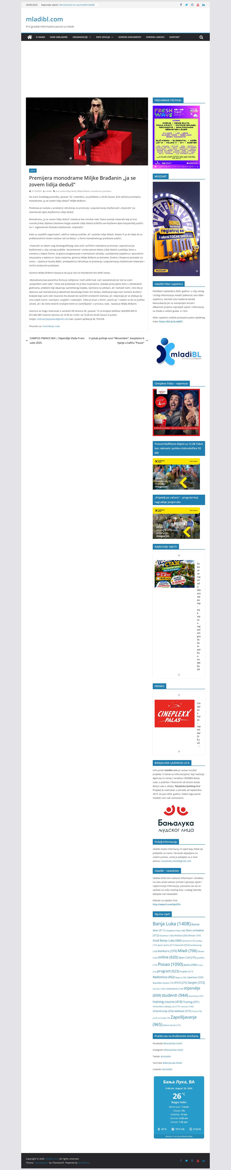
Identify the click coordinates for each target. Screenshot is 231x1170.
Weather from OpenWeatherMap (178, 1136)
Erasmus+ (167, 935)
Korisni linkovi (155, 37)
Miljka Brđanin (83, 191)
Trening (191, 1002)
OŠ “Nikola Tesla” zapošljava (74, 4)
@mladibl (166, 1056)
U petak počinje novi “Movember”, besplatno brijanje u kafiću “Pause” (116, 340)
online (168, 957)
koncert (182, 945)
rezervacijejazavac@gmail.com (53, 318)
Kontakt (174, 37)
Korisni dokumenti (129, 37)
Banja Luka (172, 923)
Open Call (187, 957)
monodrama (96, 191)
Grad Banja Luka (51, 326)
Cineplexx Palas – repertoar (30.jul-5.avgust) (199, 728)
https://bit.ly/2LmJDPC (171, 321)
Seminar (159, 988)
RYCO (180, 982)
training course (167, 1002)
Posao (170, 964)
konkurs (167, 951)
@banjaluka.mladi (172, 1043)
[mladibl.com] (29, 37)
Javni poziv (166, 945)
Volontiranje (163, 1011)
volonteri (187, 1006)
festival (181, 935)
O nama (40, 37)
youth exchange (161, 1018)
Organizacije (80, 37)
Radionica (164, 977)
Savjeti (196, 982)
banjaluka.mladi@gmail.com (176, 860)
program (168, 971)
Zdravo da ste (172, 1025)
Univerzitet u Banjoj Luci (166, 1006)
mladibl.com (44, 19)
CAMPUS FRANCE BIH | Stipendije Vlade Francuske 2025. (57, 340)
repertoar (195, 977)
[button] (89, 37)
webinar (182, 1011)
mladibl (48, 191)
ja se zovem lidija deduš (66, 191)
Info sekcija (103, 37)
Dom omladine (59, 37)
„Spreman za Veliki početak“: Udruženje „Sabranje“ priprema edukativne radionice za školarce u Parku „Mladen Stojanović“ (199, 634)
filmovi (194, 935)
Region (180, 977)
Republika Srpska (163, 982)
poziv (190, 965)
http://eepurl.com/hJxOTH (167, 904)
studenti (175, 995)
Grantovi (188, 940)
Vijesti (32, 171)
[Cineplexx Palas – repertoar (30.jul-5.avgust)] (175, 713)
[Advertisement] (115, 74)
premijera (107, 191)
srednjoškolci (174, 988)
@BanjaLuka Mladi (172, 1062)
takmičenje (196, 996)
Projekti (186, 971)
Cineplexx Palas (175, 930)
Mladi (187, 950)
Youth (197, 1011)
